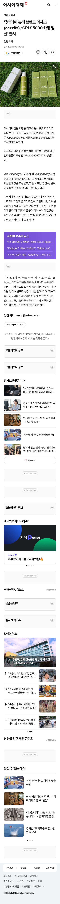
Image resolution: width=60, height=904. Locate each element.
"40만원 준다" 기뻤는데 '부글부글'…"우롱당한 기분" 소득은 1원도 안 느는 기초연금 (30, 248)
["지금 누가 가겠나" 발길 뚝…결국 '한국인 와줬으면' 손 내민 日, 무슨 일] (47, 681)
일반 (13, 15)
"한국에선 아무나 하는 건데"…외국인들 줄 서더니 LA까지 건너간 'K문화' (21, 692)
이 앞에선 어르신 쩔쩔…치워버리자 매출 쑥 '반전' (39, 419)
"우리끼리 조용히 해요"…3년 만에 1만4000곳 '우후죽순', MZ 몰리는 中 (30, 254)
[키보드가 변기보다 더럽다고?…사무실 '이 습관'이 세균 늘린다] (12, 410)
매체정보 (37, 886)
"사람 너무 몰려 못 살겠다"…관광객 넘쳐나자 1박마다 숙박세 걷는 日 (30, 242)
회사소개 (7, 875)
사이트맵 (50, 867)
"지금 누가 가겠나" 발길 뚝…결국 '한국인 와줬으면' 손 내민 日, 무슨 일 (22, 677)
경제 (6, 15)
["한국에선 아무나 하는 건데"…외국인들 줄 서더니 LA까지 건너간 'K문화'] (47, 696)
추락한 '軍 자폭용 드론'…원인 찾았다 (40, 830)
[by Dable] (51, 740)
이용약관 (26, 886)
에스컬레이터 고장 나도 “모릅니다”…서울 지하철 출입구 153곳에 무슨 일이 (40, 814)
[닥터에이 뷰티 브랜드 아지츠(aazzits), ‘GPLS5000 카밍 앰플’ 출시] (30, 84)
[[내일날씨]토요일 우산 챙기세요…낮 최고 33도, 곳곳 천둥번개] (47, 727)
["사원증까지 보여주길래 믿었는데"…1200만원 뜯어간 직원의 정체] (12, 395)
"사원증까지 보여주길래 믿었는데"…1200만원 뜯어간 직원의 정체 (39, 390)
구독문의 (20, 881)
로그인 (10, 867)
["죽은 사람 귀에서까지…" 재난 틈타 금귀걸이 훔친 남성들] (47, 712)
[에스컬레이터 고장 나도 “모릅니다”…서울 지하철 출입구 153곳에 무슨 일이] (14, 820)
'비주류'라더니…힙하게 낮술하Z (38, 434)
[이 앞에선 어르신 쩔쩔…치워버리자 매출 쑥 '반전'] (12, 425)
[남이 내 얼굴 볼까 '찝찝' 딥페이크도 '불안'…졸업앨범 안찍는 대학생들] (12, 454)
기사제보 (31, 881)
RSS (40, 881)
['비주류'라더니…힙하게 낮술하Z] (12, 440)
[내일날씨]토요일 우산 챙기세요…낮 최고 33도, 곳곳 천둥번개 (22, 723)
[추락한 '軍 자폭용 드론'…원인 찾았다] (14, 836)
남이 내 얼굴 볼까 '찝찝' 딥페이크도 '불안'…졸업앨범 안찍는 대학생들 (39, 449)
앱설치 (23, 867)
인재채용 (34, 875)
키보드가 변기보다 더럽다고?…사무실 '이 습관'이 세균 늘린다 (39, 405)
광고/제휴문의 (20, 875)
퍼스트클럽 (8, 881)
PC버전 (36, 867)
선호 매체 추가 (14, 53)
